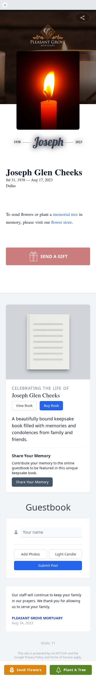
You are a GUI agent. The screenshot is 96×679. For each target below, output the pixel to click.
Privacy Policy (34, 657)
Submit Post (48, 565)
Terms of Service (61, 657)
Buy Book (51, 405)
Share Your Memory (32, 482)
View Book (24, 405)
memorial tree (65, 214)
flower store (61, 222)
